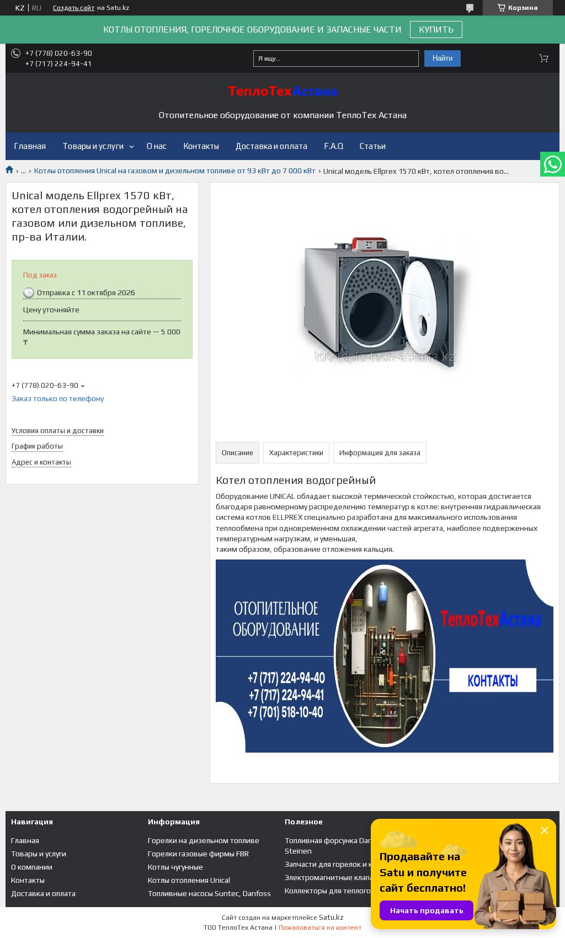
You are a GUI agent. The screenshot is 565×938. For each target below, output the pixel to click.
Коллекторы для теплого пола (336, 890)
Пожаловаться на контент (320, 927)
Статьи (373, 146)
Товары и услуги (93, 146)
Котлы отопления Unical (189, 880)
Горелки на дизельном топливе (203, 840)
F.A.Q (333, 146)
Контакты (201, 146)
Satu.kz (331, 917)
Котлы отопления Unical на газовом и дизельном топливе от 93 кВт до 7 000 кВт (175, 170)
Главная (30, 146)
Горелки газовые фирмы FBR (198, 853)
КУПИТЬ (436, 29)
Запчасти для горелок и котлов (339, 864)
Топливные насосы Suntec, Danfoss (209, 893)
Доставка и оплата (271, 146)
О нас (157, 146)
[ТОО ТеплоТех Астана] (282, 91)
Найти (442, 58)
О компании (31, 866)
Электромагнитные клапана (333, 877)
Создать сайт (73, 8)
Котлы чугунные (175, 866)
